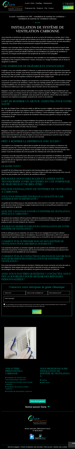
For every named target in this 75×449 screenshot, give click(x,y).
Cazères (44, 380)
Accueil (27, 3)
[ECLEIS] (12, 6)
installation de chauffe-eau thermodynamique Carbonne (15, 379)
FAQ (46, 8)
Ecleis (32, 3)
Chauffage (39, 3)
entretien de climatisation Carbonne (19, 391)
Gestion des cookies (60, 447)
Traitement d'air (30, 8)
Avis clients (68, 7)
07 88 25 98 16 (69, 4)
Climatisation (47, 3)
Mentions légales (13, 447)
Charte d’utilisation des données (32, 447)
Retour (37, 22)
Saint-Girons (45, 383)
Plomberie (40, 8)
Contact (51, 8)
